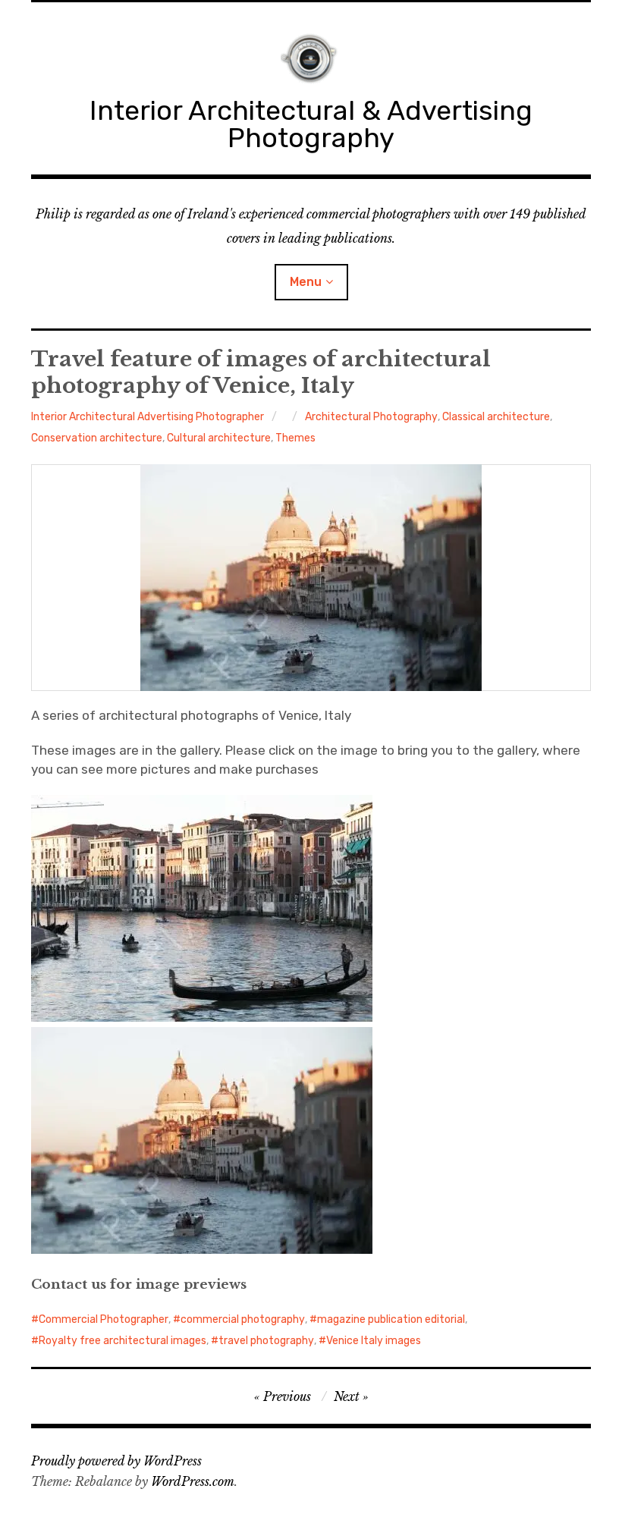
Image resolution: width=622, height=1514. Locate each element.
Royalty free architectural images (122, 1340)
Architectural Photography (371, 416)
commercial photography (243, 1319)
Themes (295, 438)
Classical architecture (496, 416)
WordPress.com (192, 1481)
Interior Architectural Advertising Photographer (147, 416)
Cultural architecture (219, 438)
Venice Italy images (373, 1340)
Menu (306, 282)
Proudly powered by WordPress (116, 1460)
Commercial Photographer (103, 1319)
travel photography (266, 1340)
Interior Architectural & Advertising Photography (311, 124)
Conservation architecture (96, 438)
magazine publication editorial (391, 1319)
